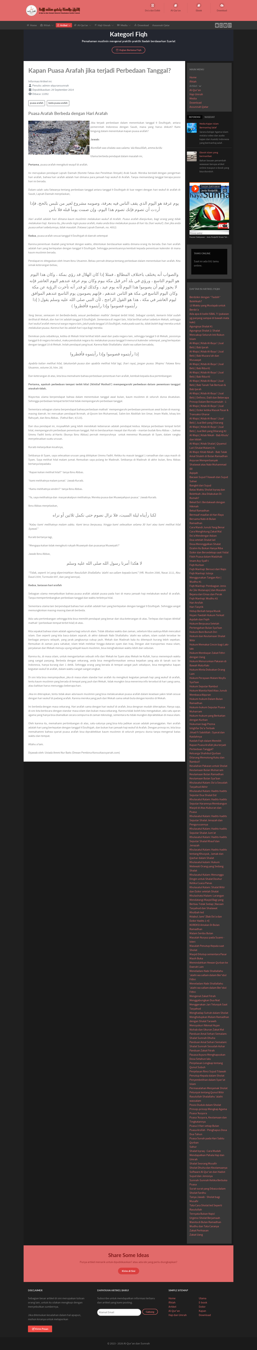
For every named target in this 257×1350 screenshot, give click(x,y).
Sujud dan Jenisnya (201, 1176)
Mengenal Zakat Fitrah (203, 996)
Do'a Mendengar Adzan (203, 535)
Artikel (172, 1306)
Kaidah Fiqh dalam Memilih (205, 740)
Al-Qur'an (195, 90)
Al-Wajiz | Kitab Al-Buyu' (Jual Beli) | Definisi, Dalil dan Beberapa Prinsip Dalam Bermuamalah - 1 (209, 397)
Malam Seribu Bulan (201, 933)
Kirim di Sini (128, 1270)
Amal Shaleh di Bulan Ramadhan (209, 456)
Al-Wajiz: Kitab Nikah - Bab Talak (208, 452)
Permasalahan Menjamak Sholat (208, 1088)
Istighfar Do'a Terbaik (202, 728)
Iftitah (193, 81)
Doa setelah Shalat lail (202, 539)
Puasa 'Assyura (198, 1113)
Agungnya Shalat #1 (201, 326)
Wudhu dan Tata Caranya (204, 1226)
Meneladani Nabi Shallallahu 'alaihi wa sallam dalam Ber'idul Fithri (208, 975)
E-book (203, 1302)
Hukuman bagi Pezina (202, 724)
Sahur (193, 1146)
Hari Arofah (196, 602)
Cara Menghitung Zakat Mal (206, 531)
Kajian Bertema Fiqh (130, 49)
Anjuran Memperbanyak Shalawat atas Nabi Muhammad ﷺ (208, 464)
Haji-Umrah (196, 94)
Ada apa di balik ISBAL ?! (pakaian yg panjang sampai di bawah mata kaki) (209, 318)
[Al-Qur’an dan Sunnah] (53, 10)
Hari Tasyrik (196, 606)
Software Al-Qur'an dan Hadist (207, 1172)
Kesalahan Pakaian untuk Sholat (208, 766)
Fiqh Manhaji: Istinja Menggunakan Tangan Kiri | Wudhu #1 (205, 577)
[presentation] (194, 117)
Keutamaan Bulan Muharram (206, 770)
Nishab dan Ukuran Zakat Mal (207, 1029)
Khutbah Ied (197, 912)
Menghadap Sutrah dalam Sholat (209, 1012)
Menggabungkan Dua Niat (205, 1000)
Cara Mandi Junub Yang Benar (207, 527)
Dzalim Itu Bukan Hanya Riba (206, 548)
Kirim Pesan (41, 1328)
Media (193, 98)
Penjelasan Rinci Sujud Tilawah (208, 1071)
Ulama (202, 1298)
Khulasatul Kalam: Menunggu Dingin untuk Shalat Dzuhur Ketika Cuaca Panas (207, 879)
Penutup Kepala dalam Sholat (207, 1075)
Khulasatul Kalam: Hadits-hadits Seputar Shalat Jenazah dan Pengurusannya (208, 820)
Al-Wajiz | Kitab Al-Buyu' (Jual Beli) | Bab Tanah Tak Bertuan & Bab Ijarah (208, 385)
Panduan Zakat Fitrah (202, 1050)
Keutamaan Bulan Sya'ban (205, 778)
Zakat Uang (196, 1234)
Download (196, 102)
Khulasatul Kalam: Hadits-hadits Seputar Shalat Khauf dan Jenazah (208, 841)
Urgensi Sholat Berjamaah (205, 1218)
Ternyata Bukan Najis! (202, 1213)
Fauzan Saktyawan (197, 237)
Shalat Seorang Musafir (203, 1163)
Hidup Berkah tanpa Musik (205, 611)
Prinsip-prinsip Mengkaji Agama (208, 1109)
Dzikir (202, 1306)
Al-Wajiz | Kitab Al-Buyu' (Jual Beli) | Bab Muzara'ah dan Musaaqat (207, 356)
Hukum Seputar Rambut (204, 686)
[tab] (194, 117)
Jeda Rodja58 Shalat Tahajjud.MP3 (221, 237)
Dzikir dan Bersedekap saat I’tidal (209, 552)
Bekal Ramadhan (199, 510)
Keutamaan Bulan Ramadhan (207, 774)
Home (193, 77)
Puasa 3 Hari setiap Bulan (204, 1125)
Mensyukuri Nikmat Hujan (205, 1025)
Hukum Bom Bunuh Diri (203, 632)
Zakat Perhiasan (199, 1230)
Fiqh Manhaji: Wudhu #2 (204, 598)
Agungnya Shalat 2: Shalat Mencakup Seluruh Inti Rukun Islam (207, 335)
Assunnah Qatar (199, 106)
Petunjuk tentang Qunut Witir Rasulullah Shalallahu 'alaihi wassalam (207, 1096)
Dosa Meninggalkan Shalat (205, 544)
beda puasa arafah (58, 103)
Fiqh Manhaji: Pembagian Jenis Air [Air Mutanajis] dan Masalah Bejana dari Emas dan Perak (208, 590)
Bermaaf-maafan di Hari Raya (207, 514)
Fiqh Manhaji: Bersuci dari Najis (208, 569)
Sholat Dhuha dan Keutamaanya (208, 1167)
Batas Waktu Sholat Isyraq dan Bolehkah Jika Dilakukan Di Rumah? (207, 494)
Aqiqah (194, 473)
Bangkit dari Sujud (200, 485)
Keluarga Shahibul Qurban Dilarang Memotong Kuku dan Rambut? (207, 757)
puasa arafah (36, 103)
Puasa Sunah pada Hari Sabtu (207, 1138)
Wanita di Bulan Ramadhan (205, 1222)
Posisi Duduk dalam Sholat (205, 1105)
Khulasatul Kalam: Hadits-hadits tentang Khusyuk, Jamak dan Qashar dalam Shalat (208, 854)
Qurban (194, 1142)
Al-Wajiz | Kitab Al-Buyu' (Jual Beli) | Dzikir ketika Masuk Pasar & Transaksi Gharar (209, 410)
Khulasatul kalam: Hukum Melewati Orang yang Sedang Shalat (206, 866)
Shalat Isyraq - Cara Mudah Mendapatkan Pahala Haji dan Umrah (207, 1155)
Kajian (202, 1311)
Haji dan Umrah (178, 1315)
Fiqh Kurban (197, 565)
